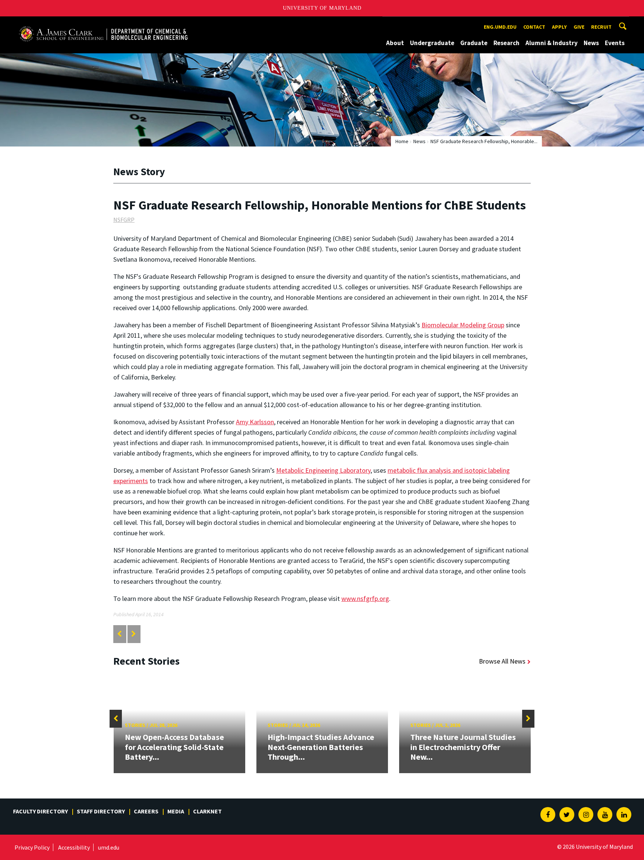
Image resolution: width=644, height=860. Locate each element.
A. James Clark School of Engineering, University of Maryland (103, 23)
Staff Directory (101, 811)
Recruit (601, 26)
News (591, 43)
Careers (146, 811)
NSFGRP (124, 219)
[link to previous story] (119, 634)
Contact (534, 26)
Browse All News (502, 661)
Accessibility (74, 847)
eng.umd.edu (500, 26)
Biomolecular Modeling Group (463, 325)
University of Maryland (322, 8)
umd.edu (108, 847)
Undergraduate (432, 43)
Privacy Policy (32, 847)
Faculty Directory (40, 811)
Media (175, 811)
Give (579, 26)
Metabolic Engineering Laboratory (323, 470)
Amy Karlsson (255, 422)
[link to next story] (133, 634)
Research (506, 43)
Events (615, 43)
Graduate (473, 43)
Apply (559, 26)
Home (401, 141)
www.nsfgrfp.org (365, 598)
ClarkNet (207, 811)
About (395, 43)
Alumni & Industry (551, 43)
